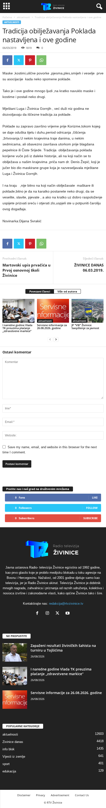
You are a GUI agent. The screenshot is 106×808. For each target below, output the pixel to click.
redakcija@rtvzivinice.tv (66, 603)
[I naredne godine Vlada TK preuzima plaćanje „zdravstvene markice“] (18, 311)
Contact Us (82, 795)
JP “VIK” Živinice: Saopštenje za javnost (85, 326)
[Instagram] (48, 613)
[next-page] (55, 339)
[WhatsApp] (41, 60)
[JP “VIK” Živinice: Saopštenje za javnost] (87, 311)
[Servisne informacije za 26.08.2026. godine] (53, 311)
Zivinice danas (12, 742)
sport (6, 764)
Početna (7, 17)
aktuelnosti (23, 17)
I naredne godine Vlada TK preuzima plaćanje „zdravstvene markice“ (17, 328)
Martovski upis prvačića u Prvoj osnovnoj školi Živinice (26, 270)
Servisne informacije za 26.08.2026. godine (52, 326)
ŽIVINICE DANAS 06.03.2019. (89, 268)
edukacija (9, 771)
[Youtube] (68, 613)
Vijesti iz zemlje (13, 756)
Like (95, 497)
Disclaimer (23, 795)
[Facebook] (7, 60)
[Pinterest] (30, 60)
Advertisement (60, 795)
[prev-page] (50, 339)
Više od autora (67, 291)
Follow (92, 508)
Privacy (40, 795)
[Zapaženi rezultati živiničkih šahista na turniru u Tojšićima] (14, 652)
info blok (8, 749)
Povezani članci (39, 291)
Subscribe (90, 518)
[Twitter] (19, 60)
